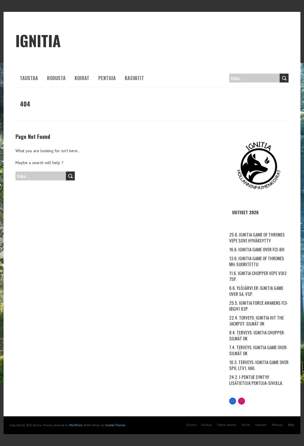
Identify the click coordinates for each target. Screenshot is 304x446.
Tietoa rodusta (226, 425)
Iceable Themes (115, 425)
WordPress (76, 425)
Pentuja (107, 78)
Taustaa (29, 78)
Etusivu (191, 425)
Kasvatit (134, 78)
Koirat (82, 78)
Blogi (291, 425)
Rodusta (56, 78)
